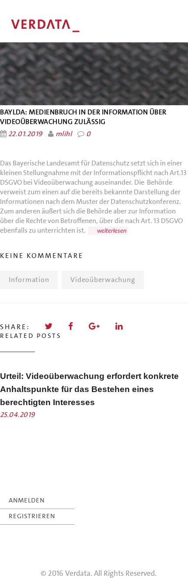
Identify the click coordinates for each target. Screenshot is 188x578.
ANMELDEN (27, 496)
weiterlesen (111, 230)
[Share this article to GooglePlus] (95, 326)
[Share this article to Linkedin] (119, 326)
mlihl (64, 133)
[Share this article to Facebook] (71, 326)
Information (29, 279)
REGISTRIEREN (32, 511)
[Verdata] (65, 26)
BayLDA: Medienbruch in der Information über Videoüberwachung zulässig (83, 116)
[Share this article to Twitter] (49, 326)
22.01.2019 (25, 133)
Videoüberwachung (102, 279)
